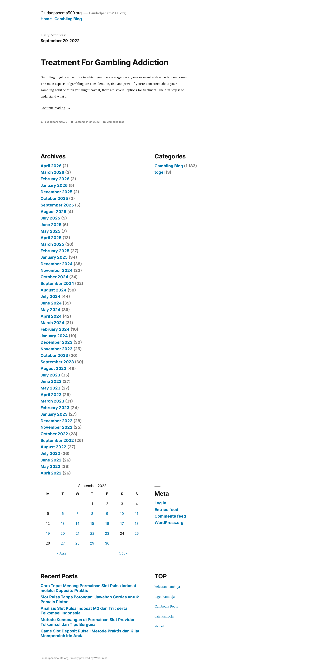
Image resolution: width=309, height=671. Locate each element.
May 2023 (50, 388)
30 (107, 543)
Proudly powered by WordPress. (89, 658)
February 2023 (55, 407)
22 (92, 533)
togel (159, 172)
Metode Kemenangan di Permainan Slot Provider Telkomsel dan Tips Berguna (88, 622)
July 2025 (50, 218)
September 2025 (57, 205)
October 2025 (54, 198)
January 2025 (54, 257)
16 (107, 523)
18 (137, 523)
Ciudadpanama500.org (61, 12)
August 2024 (53, 290)
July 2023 (50, 375)
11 (136, 513)
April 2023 (51, 394)
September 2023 (57, 361)
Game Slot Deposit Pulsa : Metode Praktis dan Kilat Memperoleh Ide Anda (90, 633)
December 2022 (56, 420)
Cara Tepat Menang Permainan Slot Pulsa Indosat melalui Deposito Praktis (88, 588)
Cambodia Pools (166, 606)
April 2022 (51, 473)
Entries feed (166, 509)
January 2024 (54, 335)
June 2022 (51, 460)
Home (46, 18)
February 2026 (55, 178)
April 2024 (51, 316)
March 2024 (52, 322)
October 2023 (54, 355)
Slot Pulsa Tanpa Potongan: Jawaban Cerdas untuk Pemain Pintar (90, 599)
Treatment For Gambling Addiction (104, 62)
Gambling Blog (68, 18)
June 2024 (51, 303)
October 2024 (54, 276)
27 (63, 543)
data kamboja (164, 616)
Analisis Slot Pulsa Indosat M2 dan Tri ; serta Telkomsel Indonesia (84, 611)
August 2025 (53, 211)
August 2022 (53, 446)
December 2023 (56, 342)
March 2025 (52, 244)
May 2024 (51, 309)
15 (92, 523)
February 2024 (55, 329)
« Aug (61, 553)
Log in (160, 503)
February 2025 (55, 250)
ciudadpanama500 (55, 121)
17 (122, 523)
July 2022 (50, 453)
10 (122, 513)
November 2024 (57, 270)
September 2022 (57, 440)
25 (137, 533)
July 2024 (50, 296)
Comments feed (170, 516)
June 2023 (51, 381)
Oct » (123, 553)
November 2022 (56, 427)
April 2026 (51, 165)
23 (107, 533)
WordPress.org (168, 522)
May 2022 (50, 466)
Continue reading (55, 108)
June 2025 (51, 224)
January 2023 (54, 414)
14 (77, 523)
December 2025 (56, 191)
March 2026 (52, 172)
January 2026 (54, 185)
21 (77, 533)
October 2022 (54, 433)
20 (63, 533)
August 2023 (53, 368)
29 (92, 543)
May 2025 (50, 231)
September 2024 (57, 283)
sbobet (159, 626)
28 (77, 543)
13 (63, 523)
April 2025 (51, 237)
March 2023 (52, 401)
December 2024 (57, 263)
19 (48, 533)
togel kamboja (164, 597)
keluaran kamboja (167, 587)
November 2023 (56, 348)
